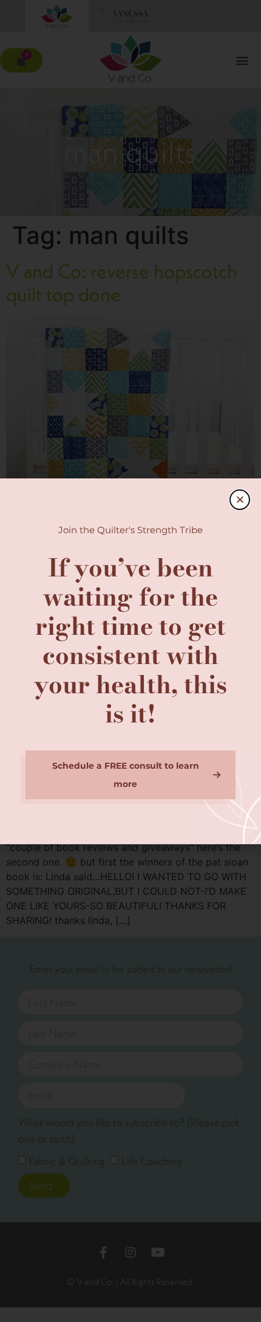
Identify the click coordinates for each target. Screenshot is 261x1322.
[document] (130, 661)
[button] (240, 500)
